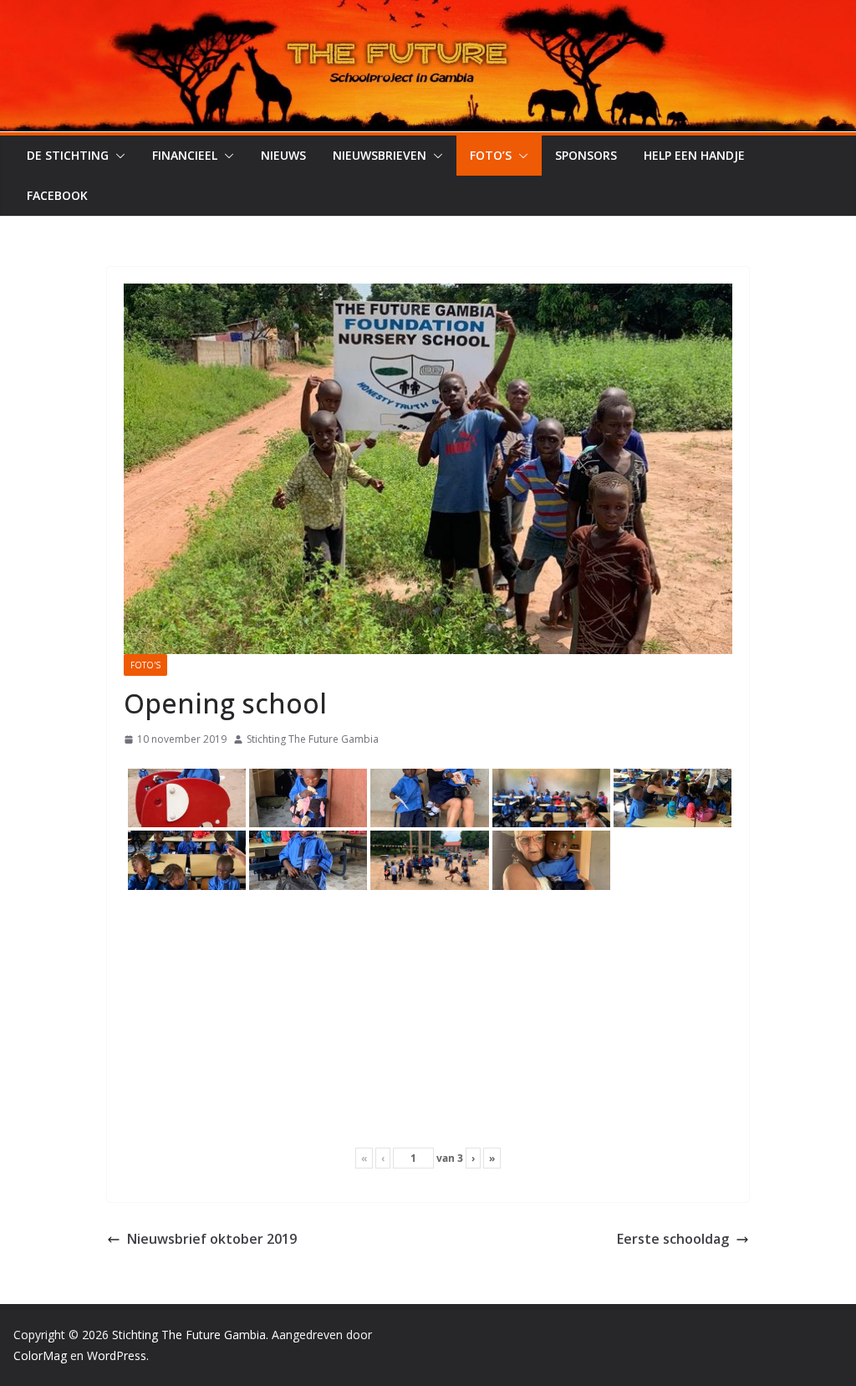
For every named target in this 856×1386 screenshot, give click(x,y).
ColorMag (40, 1355)
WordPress (116, 1355)
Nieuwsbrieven (379, 155)
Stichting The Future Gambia (313, 739)
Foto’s (491, 155)
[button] (117, 155)
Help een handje (694, 155)
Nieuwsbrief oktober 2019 (212, 1239)
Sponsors (586, 155)
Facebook (57, 195)
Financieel (184, 155)
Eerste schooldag (673, 1239)
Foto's (145, 665)
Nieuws (283, 155)
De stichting (68, 155)
